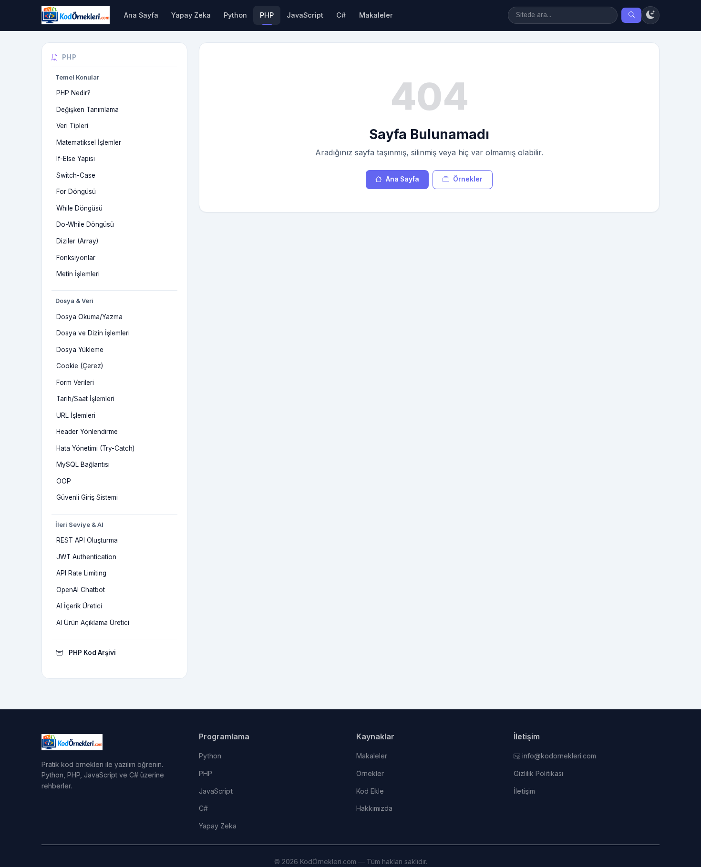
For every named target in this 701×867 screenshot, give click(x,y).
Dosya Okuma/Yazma (89, 317)
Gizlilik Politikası (538, 773)
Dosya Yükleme (79, 349)
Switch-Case (75, 175)
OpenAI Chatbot (80, 590)
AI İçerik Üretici (79, 606)
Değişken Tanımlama (87, 109)
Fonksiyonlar (75, 258)
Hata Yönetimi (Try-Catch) (95, 448)
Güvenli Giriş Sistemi (87, 497)
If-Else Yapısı (75, 158)
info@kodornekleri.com (559, 756)
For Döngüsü (76, 191)
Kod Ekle (370, 791)
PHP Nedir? (73, 93)
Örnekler (468, 179)
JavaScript (305, 15)
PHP (267, 15)
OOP (63, 481)
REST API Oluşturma (87, 540)
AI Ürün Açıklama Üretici (92, 622)
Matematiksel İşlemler (88, 142)
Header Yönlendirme (87, 431)
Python (235, 15)
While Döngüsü (79, 208)
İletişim (524, 791)
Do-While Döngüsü (85, 224)
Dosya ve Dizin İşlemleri (93, 333)
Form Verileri (75, 382)
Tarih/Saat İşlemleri (85, 399)
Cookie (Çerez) (79, 366)
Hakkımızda (374, 808)
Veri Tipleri (72, 126)
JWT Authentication (86, 557)
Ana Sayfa (141, 15)
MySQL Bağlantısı (83, 464)
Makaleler (376, 15)
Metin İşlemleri (78, 274)
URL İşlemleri (75, 415)
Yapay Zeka (191, 15)
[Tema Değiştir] (650, 15)
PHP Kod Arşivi (92, 652)
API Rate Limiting (81, 573)
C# (341, 15)
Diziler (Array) (77, 241)
